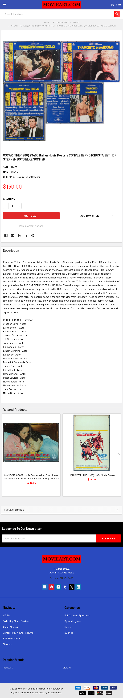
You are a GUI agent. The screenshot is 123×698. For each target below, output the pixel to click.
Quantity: (9, 199)
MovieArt (8, 667)
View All (67, 667)
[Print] (19, 235)
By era (67, 626)
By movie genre (72, 621)
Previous (4, 455)
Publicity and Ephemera (77, 615)
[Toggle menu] (4, 4)
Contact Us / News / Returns (18, 632)
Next (119, 455)
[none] (61, 90)
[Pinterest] (33, 235)
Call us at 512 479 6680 (61, 578)
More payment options (31, 225)
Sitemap (7, 644)
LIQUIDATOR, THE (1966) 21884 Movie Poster (92, 475)
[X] (26, 235)
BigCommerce (18, 692)
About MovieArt (11, 626)
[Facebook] (6, 235)
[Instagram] (58, 587)
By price (68, 632)
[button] (90, 215)
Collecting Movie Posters (16, 621)
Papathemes (54, 692)
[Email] (13, 235)
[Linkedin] (78, 587)
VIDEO (6, 615)
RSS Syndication (11, 638)
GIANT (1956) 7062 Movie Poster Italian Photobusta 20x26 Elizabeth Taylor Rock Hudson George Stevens (31, 477)
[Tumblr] (65, 587)
